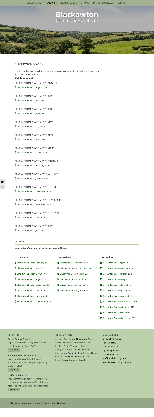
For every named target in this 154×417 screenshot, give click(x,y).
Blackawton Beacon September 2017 (34, 284)
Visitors (85, 3)
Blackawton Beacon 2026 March (35, 148)
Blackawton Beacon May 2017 (31, 273)
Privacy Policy (48, 403)
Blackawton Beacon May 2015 (117, 279)
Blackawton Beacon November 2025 (34, 204)
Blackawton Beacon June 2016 (74, 290)
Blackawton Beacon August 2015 (118, 296)
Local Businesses (111, 354)
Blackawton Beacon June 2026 (31, 113)
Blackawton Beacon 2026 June (34, 109)
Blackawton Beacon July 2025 (30, 230)
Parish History (109, 342)
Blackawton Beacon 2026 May (34, 122)
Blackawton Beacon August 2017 (32, 279)
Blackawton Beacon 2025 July (34, 226)
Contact (122, 3)
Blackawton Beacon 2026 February (37, 161)
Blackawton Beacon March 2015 (117, 273)
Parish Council (69, 3)
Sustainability (34, 3)
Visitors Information (112, 338)
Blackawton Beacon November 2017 (34, 296)
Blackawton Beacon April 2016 (74, 279)
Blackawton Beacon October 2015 (118, 307)
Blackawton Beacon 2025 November (38, 200)
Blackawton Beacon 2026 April (34, 135)
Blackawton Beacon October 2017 (33, 290)
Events (96, 3)
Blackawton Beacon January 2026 (32, 178)
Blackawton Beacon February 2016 (76, 268)
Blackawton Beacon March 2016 (75, 273)
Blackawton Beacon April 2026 (31, 139)
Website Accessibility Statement (118, 362)
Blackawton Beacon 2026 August (36, 83)
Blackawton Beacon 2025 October (37, 213)
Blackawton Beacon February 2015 (119, 268)
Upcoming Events (111, 350)
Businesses (107, 3)
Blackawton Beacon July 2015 (116, 290)
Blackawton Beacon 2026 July (34, 96)
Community (51, 3)
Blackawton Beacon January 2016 (75, 262)
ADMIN (62, 403)
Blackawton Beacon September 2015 (120, 301)
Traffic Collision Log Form (114, 358)
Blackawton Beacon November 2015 (120, 312)
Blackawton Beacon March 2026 (32, 152)
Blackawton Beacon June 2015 (117, 284)
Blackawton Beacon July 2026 (30, 100)
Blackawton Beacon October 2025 (33, 217)
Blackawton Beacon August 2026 (32, 87)
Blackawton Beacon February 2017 (33, 262)
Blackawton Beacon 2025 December (37, 187)
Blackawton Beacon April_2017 (31, 268)
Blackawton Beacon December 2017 (34, 301)
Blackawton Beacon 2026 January (36, 174)
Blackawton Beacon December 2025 (34, 191)
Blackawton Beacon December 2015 (120, 318)
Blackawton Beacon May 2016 (74, 284)
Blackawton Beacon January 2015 (118, 262)
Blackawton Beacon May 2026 (31, 126)
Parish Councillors (111, 346)
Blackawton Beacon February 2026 (33, 165)
